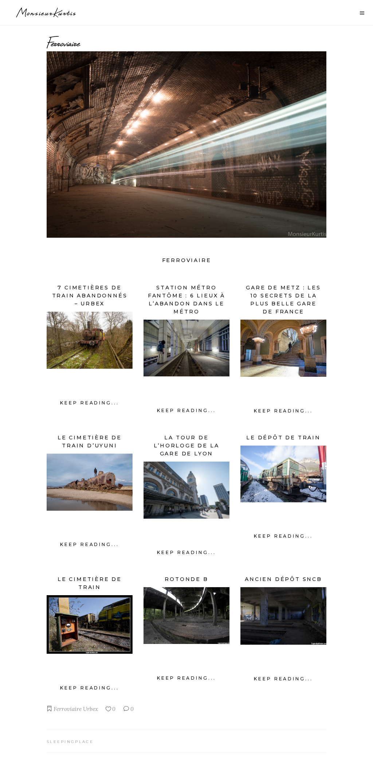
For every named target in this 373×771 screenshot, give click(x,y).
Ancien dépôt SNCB (283, 579)
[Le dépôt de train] (283, 474)
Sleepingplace (70, 741)
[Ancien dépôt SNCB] (283, 616)
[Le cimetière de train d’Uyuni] (90, 482)
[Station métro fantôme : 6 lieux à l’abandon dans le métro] (186, 348)
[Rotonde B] (186, 615)
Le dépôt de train (283, 437)
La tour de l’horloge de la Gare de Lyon (186, 445)
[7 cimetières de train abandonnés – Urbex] (90, 340)
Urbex (90, 708)
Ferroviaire (68, 708)
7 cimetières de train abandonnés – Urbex (89, 295)
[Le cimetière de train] (90, 624)
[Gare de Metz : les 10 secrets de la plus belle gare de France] (283, 348)
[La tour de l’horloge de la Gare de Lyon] (186, 490)
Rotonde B (186, 579)
